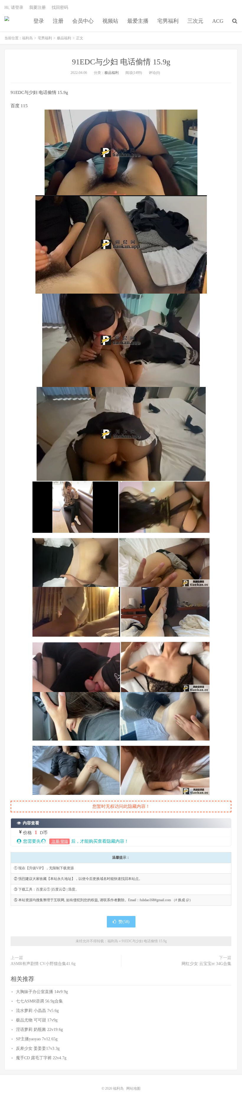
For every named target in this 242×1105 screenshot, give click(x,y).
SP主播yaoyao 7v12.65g (37, 1039)
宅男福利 (168, 21)
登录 (38, 21)
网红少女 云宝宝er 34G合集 (206, 963)
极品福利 (64, 38)
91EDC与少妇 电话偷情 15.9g (121, 62)
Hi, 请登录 (13, 7)
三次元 (195, 21)
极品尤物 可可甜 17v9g (37, 1020)
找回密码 (60, 7)
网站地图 (133, 1088)
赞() (124, 922)
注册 (58, 21)
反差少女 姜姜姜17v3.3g (38, 1048)
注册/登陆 (59, 841)
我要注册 (37, 7)
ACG (217, 21)
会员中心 (83, 21)
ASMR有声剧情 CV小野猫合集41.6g (43, 963)
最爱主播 (137, 21)
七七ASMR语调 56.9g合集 (39, 1001)
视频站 (110, 21)
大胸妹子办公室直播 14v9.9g (42, 992)
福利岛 (6, 21)
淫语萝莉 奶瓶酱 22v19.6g (39, 1029)
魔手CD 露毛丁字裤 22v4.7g (41, 1058)
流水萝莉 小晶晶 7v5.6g (37, 1010)
